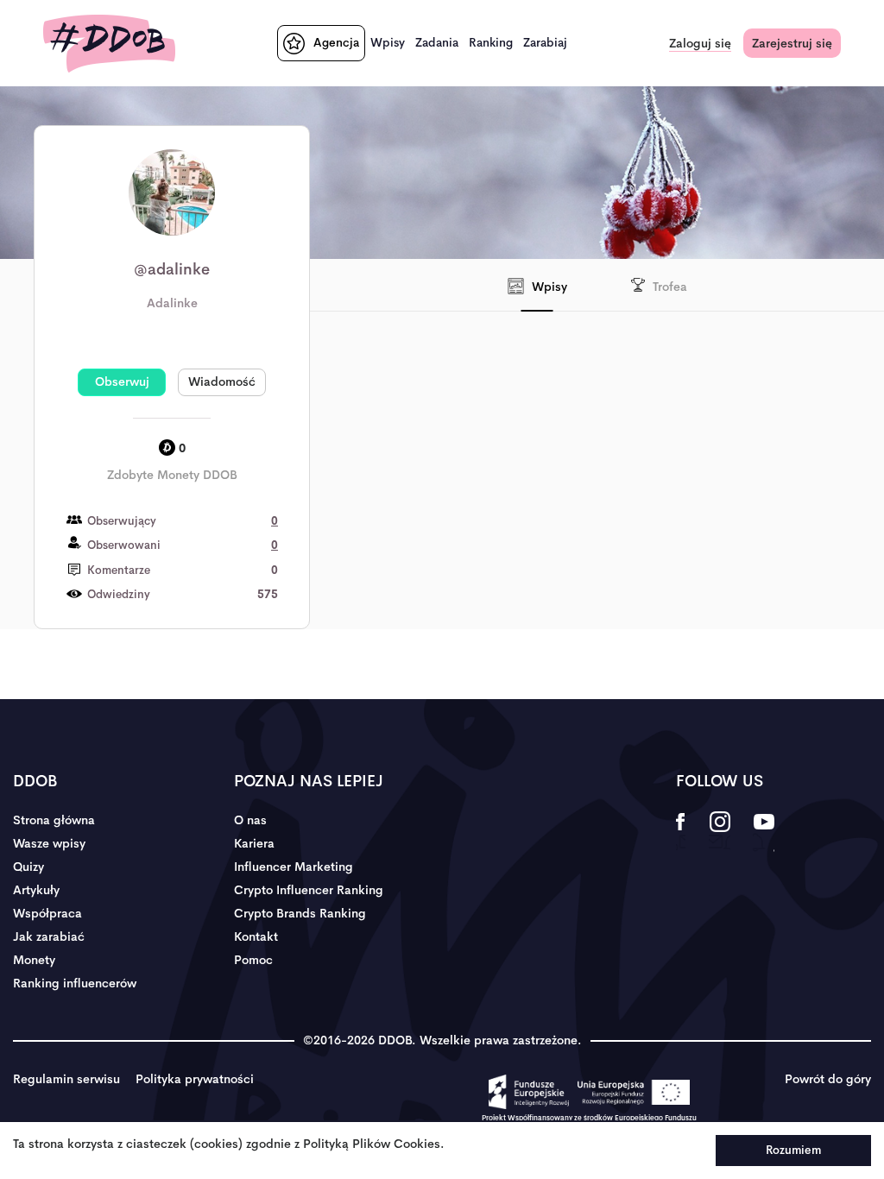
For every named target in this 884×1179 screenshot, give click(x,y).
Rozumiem (793, 1150)
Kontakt (256, 936)
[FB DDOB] (638, 493)
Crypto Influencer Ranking (308, 890)
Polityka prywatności (195, 1079)
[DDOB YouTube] (763, 833)
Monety (34, 960)
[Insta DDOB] (594, 402)
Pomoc (253, 960)
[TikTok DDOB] (524, 501)
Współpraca (47, 913)
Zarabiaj (545, 42)
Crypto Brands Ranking (300, 913)
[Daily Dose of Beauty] (109, 44)
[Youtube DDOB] (464, 402)
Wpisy (387, 42)
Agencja (336, 42)
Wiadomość (222, 381)
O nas (250, 820)
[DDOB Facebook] (680, 833)
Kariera (254, 843)
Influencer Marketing (293, 866)
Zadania (436, 42)
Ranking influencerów (74, 983)
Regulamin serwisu (66, 1079)
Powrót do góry (828, 1079)
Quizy (28, 866)
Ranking (491, 42)
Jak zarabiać (49, 936)
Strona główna (54, 820)
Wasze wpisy (49, 843)
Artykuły (36, 890)
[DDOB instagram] (719, 833)
